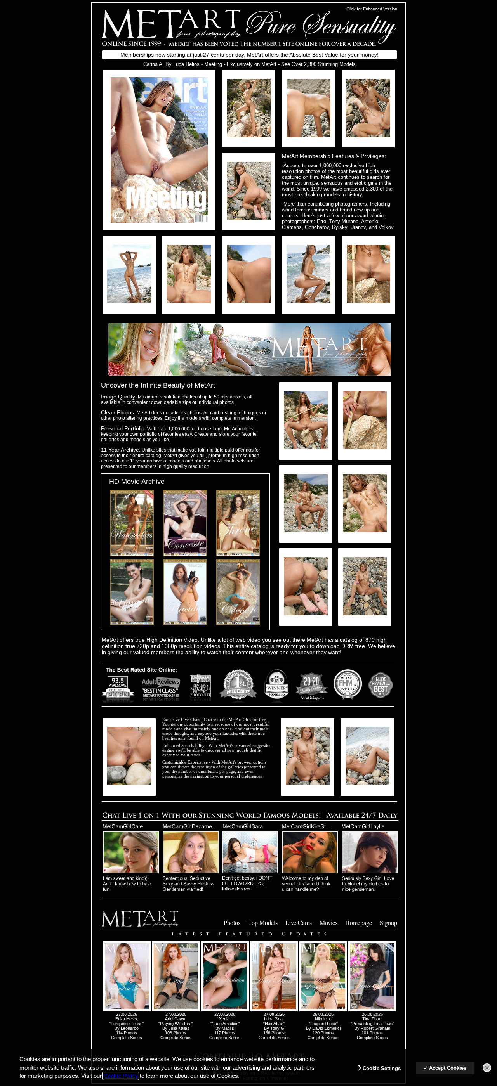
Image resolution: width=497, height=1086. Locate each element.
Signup (388, 922)
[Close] (487, 1067)
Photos (232, 922)
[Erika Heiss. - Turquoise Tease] (127, 1009)
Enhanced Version (380, 9)
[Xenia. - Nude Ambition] (225, 1009)
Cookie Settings (382, 1068)
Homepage (358, 922)
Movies (328, 922)
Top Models (263, 922)
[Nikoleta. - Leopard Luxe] (323, 1009)
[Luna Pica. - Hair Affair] (274, 1009)
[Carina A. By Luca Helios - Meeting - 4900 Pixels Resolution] (249, 135)
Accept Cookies (447, 1068)
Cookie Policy (120, 1076)
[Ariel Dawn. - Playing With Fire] (176, 1009)
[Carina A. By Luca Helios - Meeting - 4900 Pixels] (159, 221)
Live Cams (298, 922)
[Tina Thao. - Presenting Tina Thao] (372, 1009)
